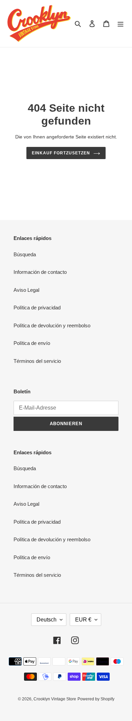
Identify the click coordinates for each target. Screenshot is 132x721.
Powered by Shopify (96, 699)
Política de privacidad (37, 307)
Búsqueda (25, 254)
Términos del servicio (37, 361)
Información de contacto (40, 272)
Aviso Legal (26, 290)
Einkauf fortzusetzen (61, 153)
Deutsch (47, 619)
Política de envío (32, 343)
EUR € (83, 619)
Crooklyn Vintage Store (55, 699)
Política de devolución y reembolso (52, 325)
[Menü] (120, 23)
